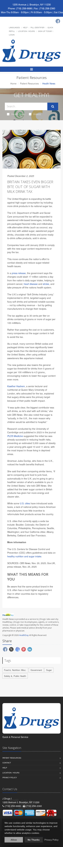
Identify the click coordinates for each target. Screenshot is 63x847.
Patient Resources (29, 83)
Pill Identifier (37, 27)
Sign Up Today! (45, 31)
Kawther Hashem (16, 386)
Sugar (49, 670)
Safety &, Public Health (15, 676)
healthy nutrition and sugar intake (24, 556)
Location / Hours (26, 31)
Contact (6, 762)
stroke (46, 284)
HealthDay (24, 635)
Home (13, 83)
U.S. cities (25, 503)
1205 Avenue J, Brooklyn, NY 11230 (31, 4)
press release (19, 273)
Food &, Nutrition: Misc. (15, 670)
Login (12, 34)
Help (25, 27)
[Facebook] (58, 21)
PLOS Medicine (15, 436)
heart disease (31, 284)
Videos (37, 114)
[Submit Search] (52, 106)
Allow (14, 839)
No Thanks (34, 839)
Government (36, 670)
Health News (18, 114)
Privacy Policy (9, 777)
